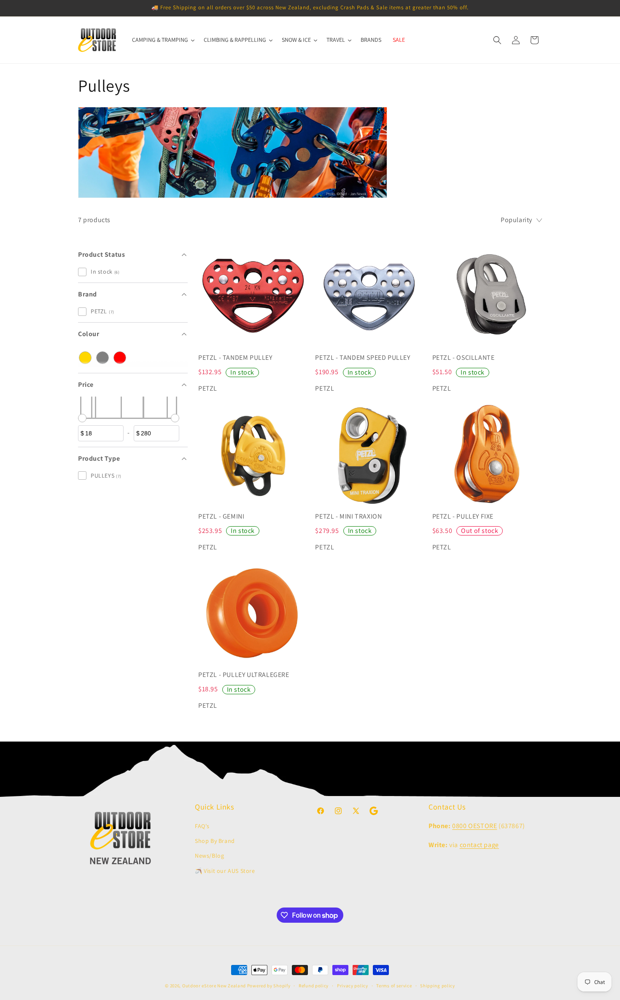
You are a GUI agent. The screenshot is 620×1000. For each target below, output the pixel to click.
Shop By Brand (215, 841)
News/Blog (209, 855)
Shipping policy (437, 986)
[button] (497, 40)
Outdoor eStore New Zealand (214, 986)
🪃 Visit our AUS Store (225, 871)
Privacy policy (352, 986)
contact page (479, 844)
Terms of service (394, 986)
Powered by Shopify (269, 986)
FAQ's (202, 826)
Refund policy (314, 986)
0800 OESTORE (474, 825)
